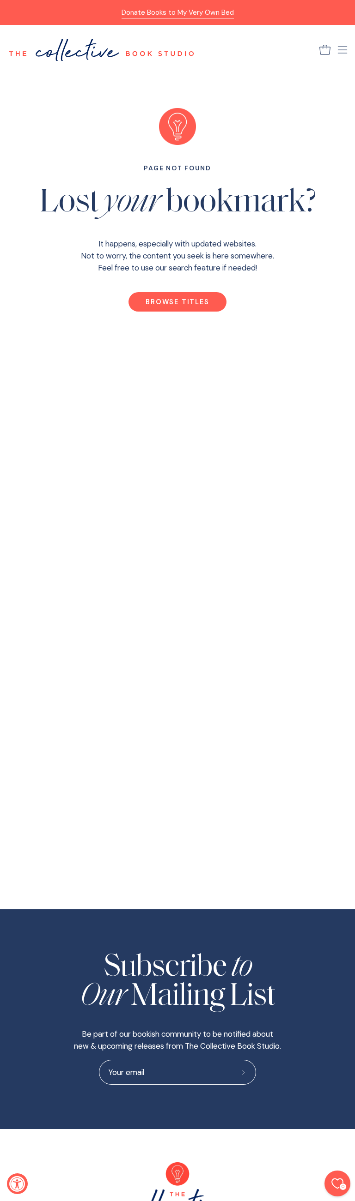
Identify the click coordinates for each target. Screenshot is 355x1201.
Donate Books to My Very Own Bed (178, 12)
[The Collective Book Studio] (101, 50)
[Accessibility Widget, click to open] (17, 1183)
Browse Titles (177, 302)
